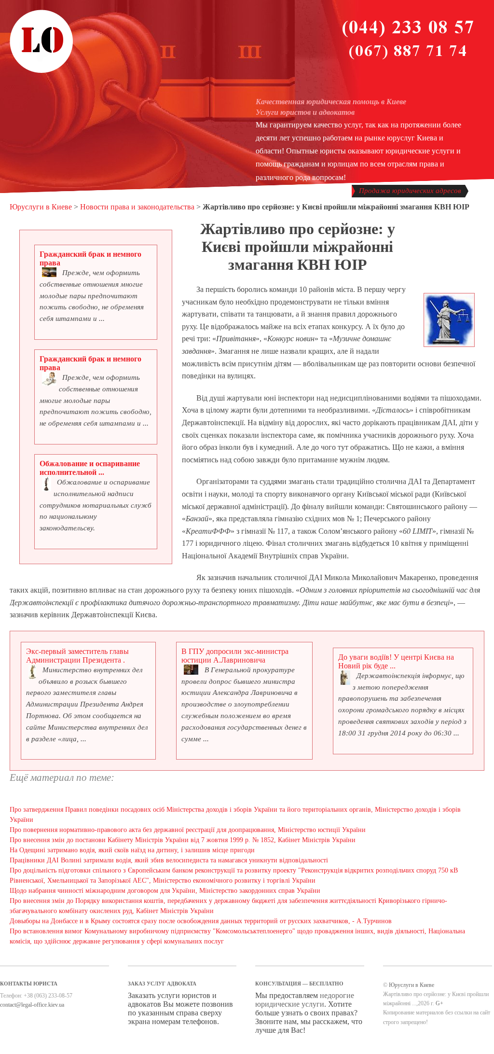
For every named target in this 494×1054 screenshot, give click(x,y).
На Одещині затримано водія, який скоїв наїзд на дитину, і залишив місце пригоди (132, 850)
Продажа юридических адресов (410, 190)
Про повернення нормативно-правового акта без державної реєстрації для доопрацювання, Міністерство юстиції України (188, 829)
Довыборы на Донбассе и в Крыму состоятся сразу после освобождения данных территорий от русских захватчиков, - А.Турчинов (201, 921)
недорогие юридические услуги (304, 999)
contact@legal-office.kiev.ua (32, 1004)
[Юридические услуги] (41, 71)
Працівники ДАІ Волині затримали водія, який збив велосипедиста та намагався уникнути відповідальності (169, 860)
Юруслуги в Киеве (41, 207)
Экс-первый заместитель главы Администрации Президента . (77, 655)
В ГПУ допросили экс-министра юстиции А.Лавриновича (234, 655)
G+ (439, 1003)
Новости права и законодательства (137, 207)
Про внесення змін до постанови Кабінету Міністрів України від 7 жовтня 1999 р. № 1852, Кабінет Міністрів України (183, 840)
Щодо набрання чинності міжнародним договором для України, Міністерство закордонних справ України (165, 890)
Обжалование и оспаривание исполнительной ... (90, 467)
